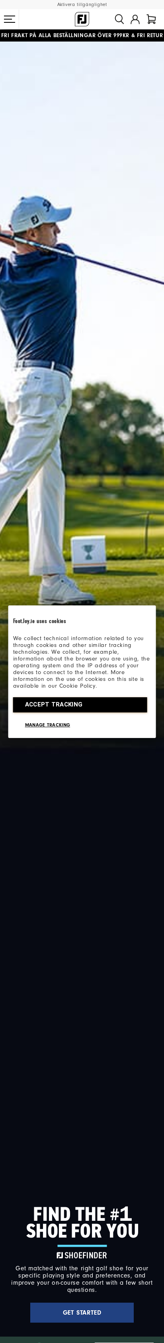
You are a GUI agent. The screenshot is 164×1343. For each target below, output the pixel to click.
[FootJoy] (82, 19)
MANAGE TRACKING (47, 725)
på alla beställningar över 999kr (65, 35)
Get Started (82, 1312)
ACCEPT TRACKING (54, 704)
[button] (9, 19)
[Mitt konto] (135, 19)
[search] (119, 19)
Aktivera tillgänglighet (82, 4)
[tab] (151, 19)
